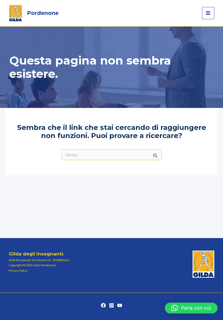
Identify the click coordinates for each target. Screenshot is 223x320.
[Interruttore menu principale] (208, 13)
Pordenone (43, 13)
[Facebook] (103, 305)
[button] (191, 308)
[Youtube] (119, 305)
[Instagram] (111, 305)
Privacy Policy (18, 270)
